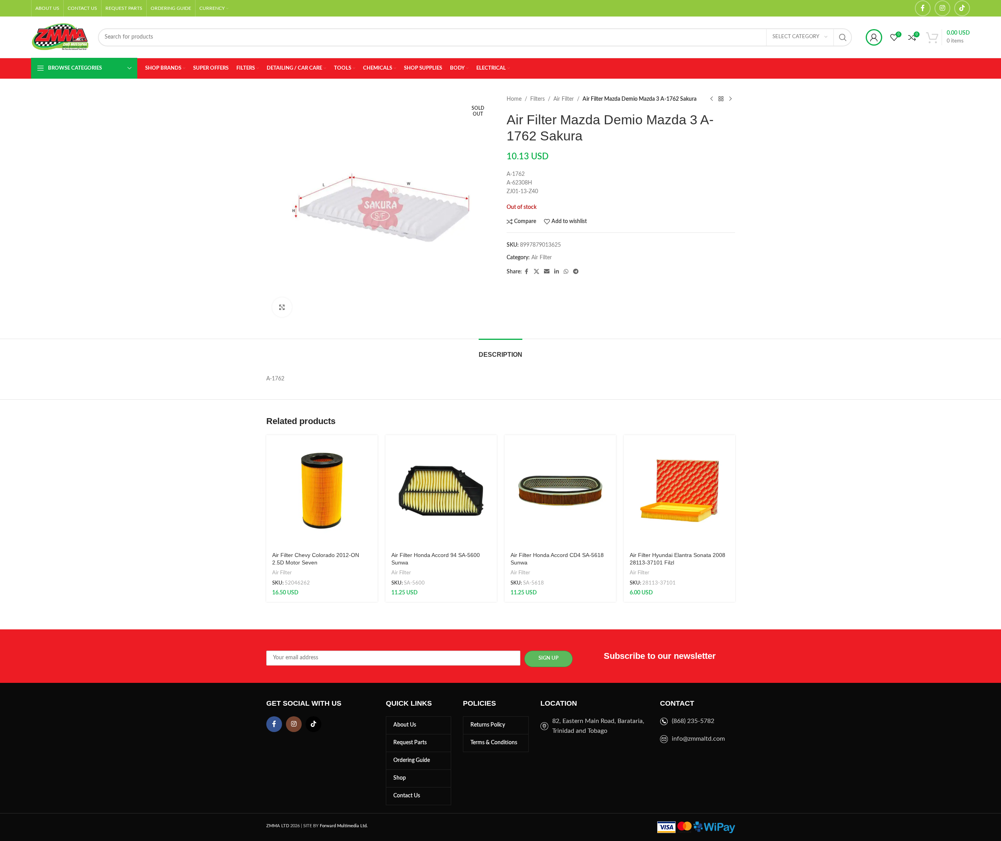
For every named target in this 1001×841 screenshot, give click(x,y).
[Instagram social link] (942, 8)
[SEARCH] (843, 37)
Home (514, 99)
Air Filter (563, 99)
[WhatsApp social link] (566, 271)
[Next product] (730, 99)
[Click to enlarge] (282, 307)
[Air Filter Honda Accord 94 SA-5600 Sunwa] (441, 490)
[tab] (500, 351)
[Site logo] (60, 37)
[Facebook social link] (923, 8)
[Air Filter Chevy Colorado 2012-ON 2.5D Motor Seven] (322, 490)
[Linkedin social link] (556, 271)
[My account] (874, 37)
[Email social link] (547, 271)
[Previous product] (711, 99)
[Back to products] (721, 99)
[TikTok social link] (962, 8)
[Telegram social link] (576, 271)
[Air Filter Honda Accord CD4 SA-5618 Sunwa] (560, 490)
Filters (537, 99)
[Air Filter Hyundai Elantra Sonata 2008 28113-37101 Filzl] (679, 490)
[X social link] (536, 271)
